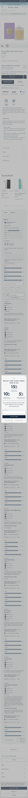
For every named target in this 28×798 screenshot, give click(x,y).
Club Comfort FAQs (9, 420)
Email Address (5, 409)
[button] (14, 376)
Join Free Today (14, 416)
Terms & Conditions (19, 420)
